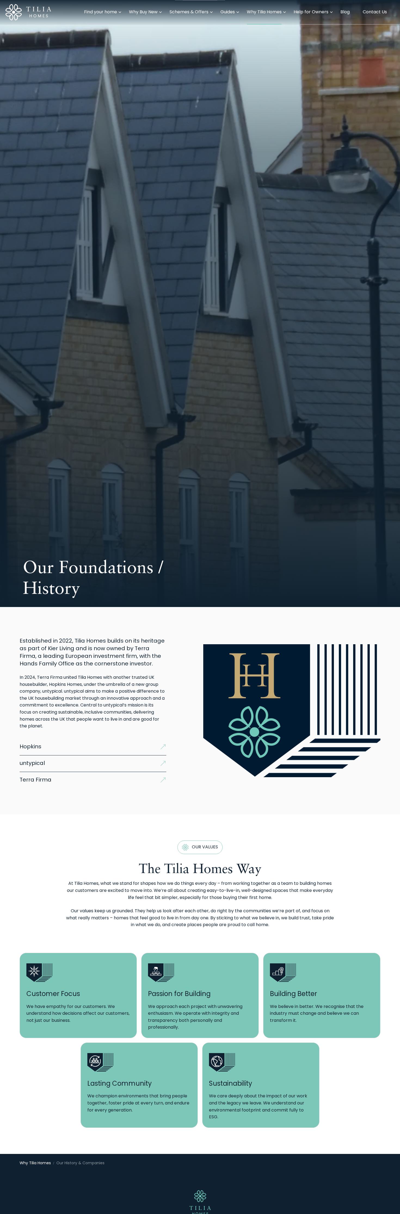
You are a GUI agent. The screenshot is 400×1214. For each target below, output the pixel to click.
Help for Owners (311, 12)
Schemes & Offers (189, 12)
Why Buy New (143, 12)
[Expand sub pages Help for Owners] (397, 12)
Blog (345, 12)
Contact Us (375, 12)
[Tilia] (28, 12)
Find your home (100, 12)
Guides (227, 12)
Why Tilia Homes (264, 12)
